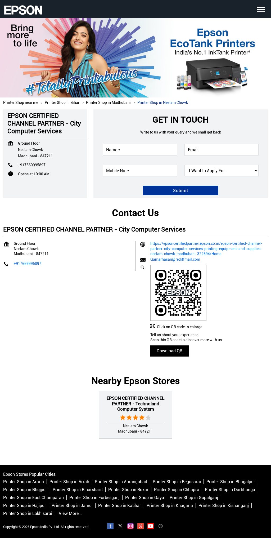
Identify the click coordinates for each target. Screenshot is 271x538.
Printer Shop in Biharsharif (78, 489)
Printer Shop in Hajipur (24, 505)
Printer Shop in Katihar (119, 505)
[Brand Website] (161, 526)
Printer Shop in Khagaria (170, 505)
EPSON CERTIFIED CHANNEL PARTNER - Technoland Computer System (135, 403)
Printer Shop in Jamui (72, 505)
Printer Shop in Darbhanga (230, 489)
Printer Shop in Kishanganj (223, 505)
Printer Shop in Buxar (128, 489)
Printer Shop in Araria (23, 481)
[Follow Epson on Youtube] (151, 526)
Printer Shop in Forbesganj (94, 497)
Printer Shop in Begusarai (177, 481)
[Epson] (23, 10)
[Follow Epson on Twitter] (120, 526)
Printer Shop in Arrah (69, 481)
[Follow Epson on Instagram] (130, 526)
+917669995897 (32, 165)
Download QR (169, 350)
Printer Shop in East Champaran (33, 497)
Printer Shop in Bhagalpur (230, 481)
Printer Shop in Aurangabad (121, 481)
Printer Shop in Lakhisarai (27, 513)
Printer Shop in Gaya (144, 497)
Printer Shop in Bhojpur (25, 489)
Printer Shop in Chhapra (176, 489)
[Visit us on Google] (141, 526)
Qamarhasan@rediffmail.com (175, 259)
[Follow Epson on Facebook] (110, 526)
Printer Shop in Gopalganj (194, 497)
